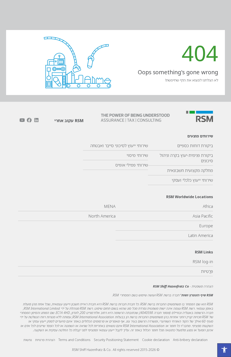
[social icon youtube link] (22, 120)
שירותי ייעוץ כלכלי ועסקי (192, 180)
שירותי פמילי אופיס (131, 165)
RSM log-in (203, 261)
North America (102, 216)
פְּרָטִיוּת (207, 271)
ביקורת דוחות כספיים (195, 145)
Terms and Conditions (74, 340)
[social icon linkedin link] (36, 120)
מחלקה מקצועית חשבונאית (190, 170)
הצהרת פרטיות (45, 340)
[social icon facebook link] (29, 120)
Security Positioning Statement (116, 340)
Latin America (200, 235)
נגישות (27, 340)
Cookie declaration (156, 340)
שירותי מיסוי (137, 155)
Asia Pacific (203, 216)
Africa (208, 206)
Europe (206, 225)
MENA (110, 206)
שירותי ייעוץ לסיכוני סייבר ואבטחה (119, 145)
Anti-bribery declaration (190, 340)
